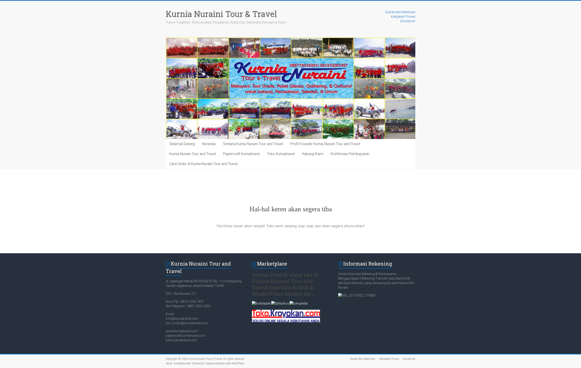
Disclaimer (407, 21)
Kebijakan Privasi (403, 16)
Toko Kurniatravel (281, 154)
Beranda (209, 144)
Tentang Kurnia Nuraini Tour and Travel (253, 144)
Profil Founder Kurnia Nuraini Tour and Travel (325, 144)
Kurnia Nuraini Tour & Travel (221, 13)
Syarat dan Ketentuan (400, 12)
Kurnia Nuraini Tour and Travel (192, 154)
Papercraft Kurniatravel (241, 154)
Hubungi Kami (312, 154)
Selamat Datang (182, 144)
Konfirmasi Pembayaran (350, 154)
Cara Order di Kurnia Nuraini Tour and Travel (203, 164)
